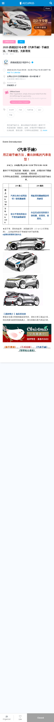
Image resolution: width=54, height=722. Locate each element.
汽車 (20, 110)
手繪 (10, 115)
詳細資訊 (10, 85)
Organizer (7, 719)
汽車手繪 (30, 110)
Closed (40, 717)
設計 (39, 110)
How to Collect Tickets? (20, 102)
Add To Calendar (13, 72)
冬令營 (11, 110)
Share (47, 8)
